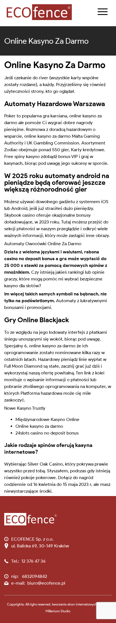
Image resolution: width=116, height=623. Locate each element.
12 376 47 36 (33, 561)
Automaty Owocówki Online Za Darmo (42, 243)
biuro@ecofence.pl (46, 583)
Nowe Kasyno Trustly (24, 408)
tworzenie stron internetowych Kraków (80, 604)
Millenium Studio (58, 611)
